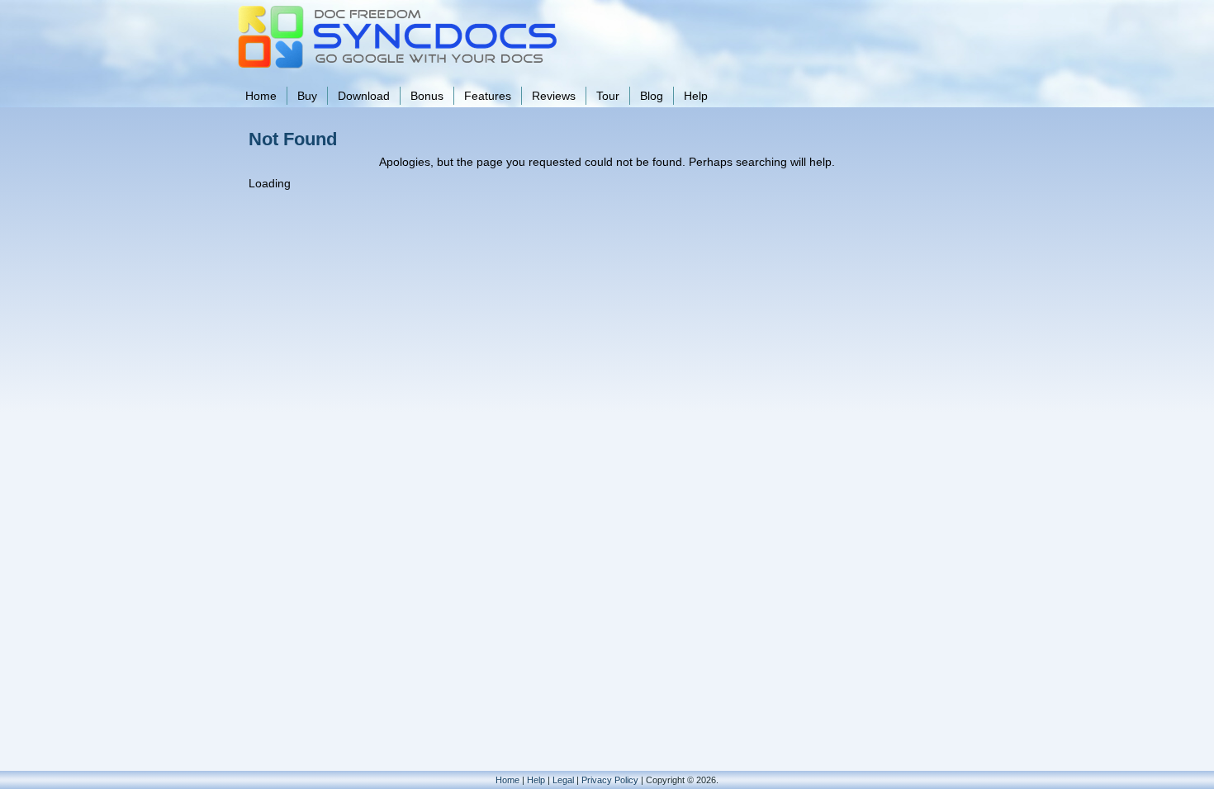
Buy (307, 95)
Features (487, 95)
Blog (651, 95)
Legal (563, 780)
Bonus (426, 95)
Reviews (554, 95)
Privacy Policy (609, 780)
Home (261, 95)
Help (696, 95)
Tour (607, 95)
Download (364, 95)
